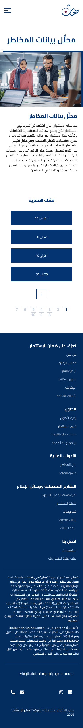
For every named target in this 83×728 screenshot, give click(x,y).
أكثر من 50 (41, 218)
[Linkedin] (70, 692)
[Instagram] (61, 692)
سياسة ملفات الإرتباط (34, 673)
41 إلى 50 (41, 237)
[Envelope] (22, 692)
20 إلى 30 (41, 274)
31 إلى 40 (41, 255)
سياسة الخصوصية (62, 673)
